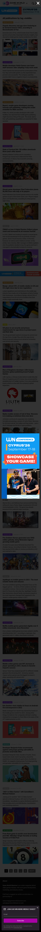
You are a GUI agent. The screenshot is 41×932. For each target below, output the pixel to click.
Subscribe (20, 921)
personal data (18, 927)
